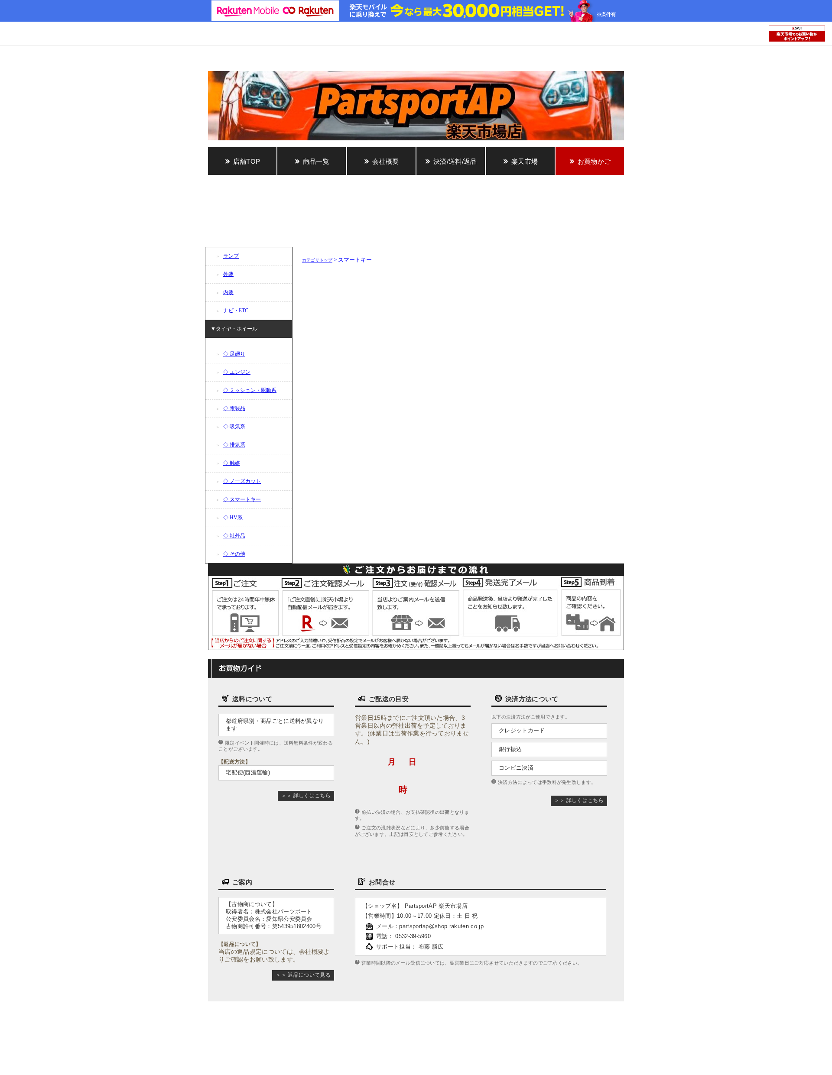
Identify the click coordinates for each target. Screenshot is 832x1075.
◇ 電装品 (234, 408)
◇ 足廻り (234, 354)
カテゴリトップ (317, 260)
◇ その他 (234, 554)
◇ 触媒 (231, 463)
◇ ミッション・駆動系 (249, 390)
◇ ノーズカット (242, 481)
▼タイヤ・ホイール (234, 329)
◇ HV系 (233, 518)
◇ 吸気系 (234, 427)
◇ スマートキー (242, 499)
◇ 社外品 (234, 536)
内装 (228, 292)
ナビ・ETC (235, 311)
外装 (228, 274)
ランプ (231, 256)
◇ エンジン (236, 372)
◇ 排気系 (234, 445)
